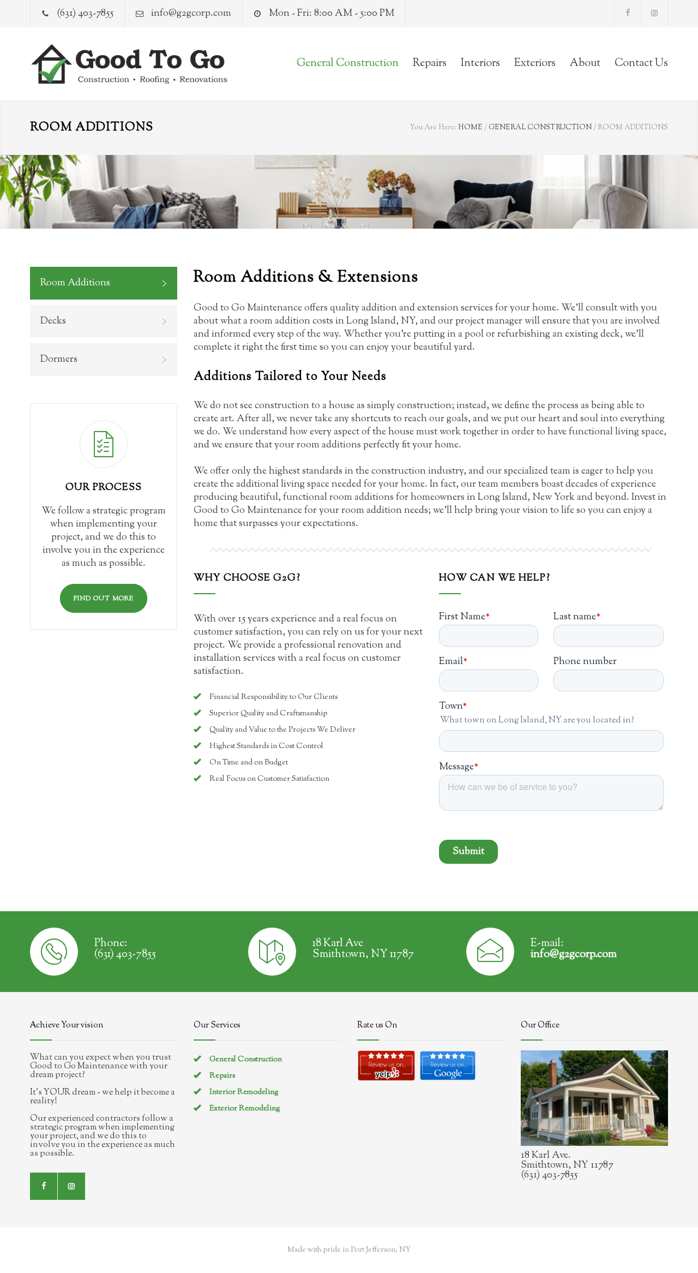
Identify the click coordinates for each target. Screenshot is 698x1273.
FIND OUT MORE (104, 598)
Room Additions (75, 283)
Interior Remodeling (244, 1092)
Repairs (430, 63)
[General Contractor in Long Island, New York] (131, 63)
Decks (53, 321)
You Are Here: (433, 128)
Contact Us (641, 63)
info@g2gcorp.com (191, 14)
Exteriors (535, 63)
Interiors (480, 63)
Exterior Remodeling (244, 1108)
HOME (470, 128)
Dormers (58, 359)
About (585, 63)
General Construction (348, 63)
